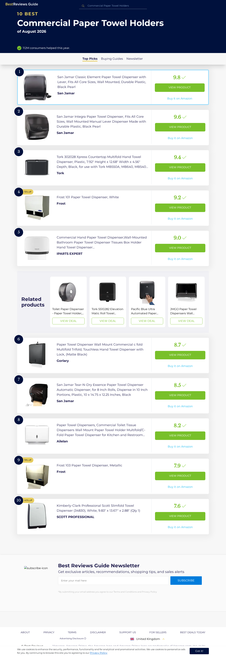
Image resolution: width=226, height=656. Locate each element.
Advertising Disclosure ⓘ (73, 638)
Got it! (199, 651)
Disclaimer (98, 632)
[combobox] (113, 5)
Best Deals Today (192, 632)
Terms (72, 632)
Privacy (48, 632)
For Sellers (157, 632)
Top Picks (89, 58)
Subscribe (186, 580)
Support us (127, 632)
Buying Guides (112, 58)
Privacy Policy (98, 652)
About (25, 632)
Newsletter (134, 58)
